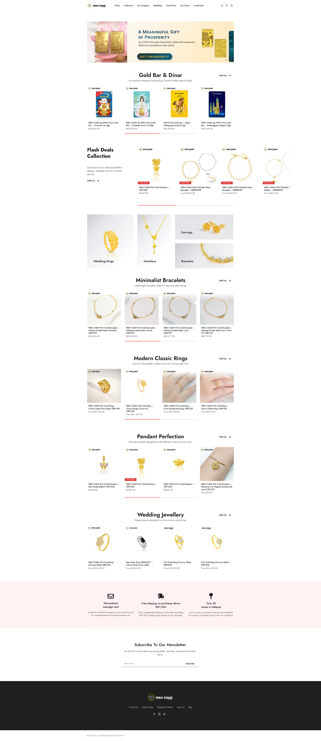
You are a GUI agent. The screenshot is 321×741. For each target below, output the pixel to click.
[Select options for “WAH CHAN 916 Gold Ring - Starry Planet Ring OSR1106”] (213, 398)
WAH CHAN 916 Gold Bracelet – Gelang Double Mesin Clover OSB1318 (141, 330)
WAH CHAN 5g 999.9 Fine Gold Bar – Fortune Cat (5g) (103, 124)
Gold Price (171, 5)
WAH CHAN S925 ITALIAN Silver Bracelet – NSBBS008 (196, 189)
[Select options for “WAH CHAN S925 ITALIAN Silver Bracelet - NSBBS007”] (236, 180)
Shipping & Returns (165, 707)
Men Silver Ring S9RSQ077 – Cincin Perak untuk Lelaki (139, 563)
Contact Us (133, 707)
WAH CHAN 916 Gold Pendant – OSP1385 (179, 485)
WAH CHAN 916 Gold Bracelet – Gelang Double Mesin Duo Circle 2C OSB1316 (216, 330)
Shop (117, 5)
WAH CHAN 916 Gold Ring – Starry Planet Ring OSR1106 (214, 407)
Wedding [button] (157, 5)
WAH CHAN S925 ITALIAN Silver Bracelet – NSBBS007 (237, 189)
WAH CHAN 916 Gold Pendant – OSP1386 (154, 189)
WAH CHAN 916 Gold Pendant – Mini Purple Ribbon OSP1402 (103, 485)
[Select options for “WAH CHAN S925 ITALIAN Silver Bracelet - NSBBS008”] (195, 180)
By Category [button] (143, 5)
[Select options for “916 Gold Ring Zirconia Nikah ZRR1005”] (176, 555)
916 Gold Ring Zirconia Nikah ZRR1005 (177, 563)
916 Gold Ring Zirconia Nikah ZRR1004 (215, 563)
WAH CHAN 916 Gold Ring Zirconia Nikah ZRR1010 (100, 563)
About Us (181, 707)
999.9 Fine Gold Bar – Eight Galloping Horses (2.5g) (177, 124)
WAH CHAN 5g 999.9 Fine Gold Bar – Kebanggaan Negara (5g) (216, 124)
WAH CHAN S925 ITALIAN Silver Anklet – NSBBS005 (279, 189)
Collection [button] (128, 5)
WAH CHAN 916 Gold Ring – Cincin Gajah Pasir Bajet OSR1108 (104, 407)
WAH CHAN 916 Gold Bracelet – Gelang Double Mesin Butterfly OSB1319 (103, 330)
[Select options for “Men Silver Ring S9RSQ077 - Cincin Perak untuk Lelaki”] (138, 555)
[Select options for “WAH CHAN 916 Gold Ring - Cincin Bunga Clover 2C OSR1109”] (138, 398)
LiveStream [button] (199, 5)
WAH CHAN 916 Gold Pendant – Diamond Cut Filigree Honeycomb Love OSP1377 (216, 487)
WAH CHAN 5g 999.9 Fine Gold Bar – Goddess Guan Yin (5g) (141, 124)
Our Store (184, 5)
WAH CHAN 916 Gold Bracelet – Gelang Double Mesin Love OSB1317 (179, 330)
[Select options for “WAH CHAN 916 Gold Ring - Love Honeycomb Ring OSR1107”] (176, 398)
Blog (190, 707)
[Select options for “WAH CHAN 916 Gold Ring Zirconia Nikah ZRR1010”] (100, 555)
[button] (226, 60)
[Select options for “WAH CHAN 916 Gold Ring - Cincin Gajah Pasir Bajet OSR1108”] (100, 398)
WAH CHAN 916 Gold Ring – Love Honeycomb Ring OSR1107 (178, 407)
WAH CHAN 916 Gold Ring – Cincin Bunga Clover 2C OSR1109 (139, 408)
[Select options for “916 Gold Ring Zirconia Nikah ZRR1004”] (213, 555)
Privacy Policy (147, 707)
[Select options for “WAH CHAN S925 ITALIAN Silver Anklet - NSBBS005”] (278, 180)
